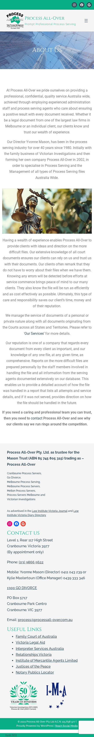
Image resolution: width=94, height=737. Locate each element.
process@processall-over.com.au (45, 620)
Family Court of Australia (36, 636)
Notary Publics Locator (35, 672)
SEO (14, 735)
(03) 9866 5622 (31, 562)
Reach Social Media (66, 725)
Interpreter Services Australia (40, 649)
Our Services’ (34, 333)
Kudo (8, 735)
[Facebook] (81, 4)
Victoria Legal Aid (30, 642)
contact (36, 418)
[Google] (89, 4)
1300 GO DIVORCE (22, 588)
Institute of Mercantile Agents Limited (47, 660)
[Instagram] (74, 4)
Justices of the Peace (33, 666)
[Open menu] (86, 20)
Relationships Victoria (34, 654)
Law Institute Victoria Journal (49, 511)
